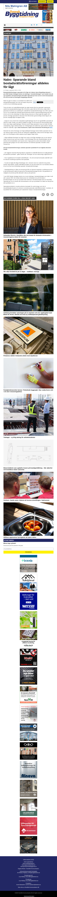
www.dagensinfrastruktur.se (28, 865)
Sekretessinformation (29, 896)
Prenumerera (42, 1)
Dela (34, 102)
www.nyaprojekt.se (28, 861)
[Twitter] (43, 194)
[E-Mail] (52, 194)
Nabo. (51, 127)
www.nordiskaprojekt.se (28, 863)
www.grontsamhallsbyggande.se (29, 866)
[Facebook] (47, 194)
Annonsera (50, 1)
